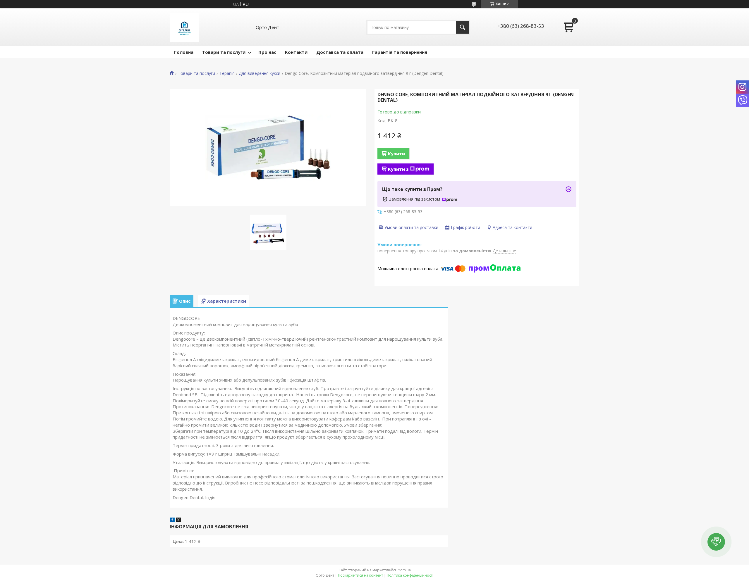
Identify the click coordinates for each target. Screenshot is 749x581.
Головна (183, 52)
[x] (178, 520)
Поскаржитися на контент (360, 575)
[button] (716, 542)
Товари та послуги (223, 52)
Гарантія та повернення (399, 52)
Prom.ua (404, 570)
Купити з (398, 169)
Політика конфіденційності (410, 575)
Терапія (227, 73)
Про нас (267, 52)
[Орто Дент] (184, 27)
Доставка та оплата (339, 52)
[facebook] (172, 520)
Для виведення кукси (259, 73)
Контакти (296, 52)
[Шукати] (462, 27)
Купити (396, 153)
